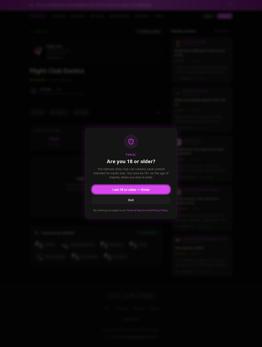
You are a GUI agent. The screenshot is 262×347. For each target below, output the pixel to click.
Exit (131, 200)
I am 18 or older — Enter (131, 190)
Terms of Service (136, 210)
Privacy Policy (159, 210)
